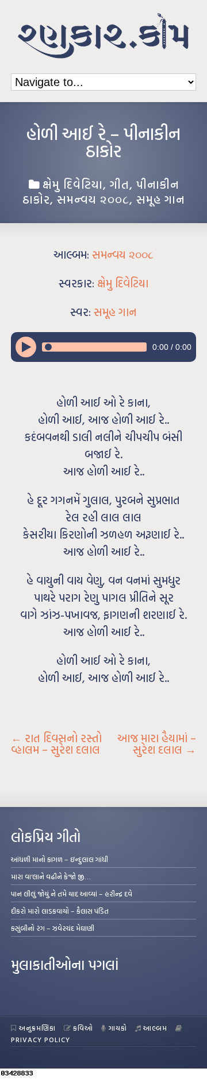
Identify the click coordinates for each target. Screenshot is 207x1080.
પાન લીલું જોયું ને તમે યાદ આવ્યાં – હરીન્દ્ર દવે (71, 893)
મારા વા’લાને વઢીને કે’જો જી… (51, 876)
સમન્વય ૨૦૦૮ (93, 199)
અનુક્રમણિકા (37, 1028)
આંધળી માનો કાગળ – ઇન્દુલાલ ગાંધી (59, 859)
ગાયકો (118, 1028)
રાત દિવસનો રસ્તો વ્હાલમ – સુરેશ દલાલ (56, 744)
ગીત (119, 184)
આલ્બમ (155, 1028)
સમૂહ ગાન (160, 199)
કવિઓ (83, 1028)
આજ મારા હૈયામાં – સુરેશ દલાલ (156, 744)
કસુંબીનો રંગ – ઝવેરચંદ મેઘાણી (52, 928)
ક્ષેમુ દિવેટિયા (73, 184)
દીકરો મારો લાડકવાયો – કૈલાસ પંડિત (60, 911)
